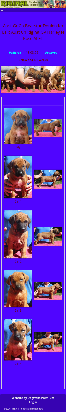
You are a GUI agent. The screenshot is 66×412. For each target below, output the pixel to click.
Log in (33, 402)
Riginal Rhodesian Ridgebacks (27, 408)
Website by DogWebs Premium (33, 398)
